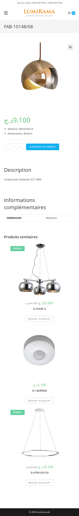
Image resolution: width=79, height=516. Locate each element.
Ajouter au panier (42, 146)
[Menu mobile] (6, 13)
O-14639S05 (39, 390)
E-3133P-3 (39, 309)
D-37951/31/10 (40, 472)
